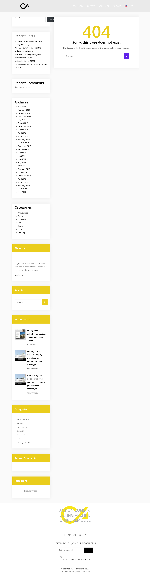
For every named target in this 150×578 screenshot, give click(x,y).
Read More (19, 275)
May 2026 (22, 106)
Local (20, 229)
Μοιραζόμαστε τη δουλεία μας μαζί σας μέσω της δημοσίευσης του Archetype (35, 358)
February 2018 (24, 139)
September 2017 (24, 149)
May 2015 (22, 192)
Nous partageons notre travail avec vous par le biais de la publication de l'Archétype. (36, 382)
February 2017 (24, 169)
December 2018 (24, 126)
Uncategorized (24, 232)
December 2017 (24, 146)
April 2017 (22, 166)
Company (22, 219)
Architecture (23, 213)
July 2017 (21, 156)
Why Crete (104, 6)
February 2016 (24, 185)
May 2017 (22, 162)
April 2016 (22, 179)
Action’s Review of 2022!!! (25, 61)
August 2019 (23, 123)
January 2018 (23, 143)
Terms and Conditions (81, 559)
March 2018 (23, 136)
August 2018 (23, 129)
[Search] (131, 6)
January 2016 (23, 189)
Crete (20, 222)
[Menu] (134, 6)
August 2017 (23, 152)
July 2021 (21, 120)
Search (17, 18)
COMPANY (91, 6)
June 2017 (22, 159)
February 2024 (24, 110)
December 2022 (24, 116)
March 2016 (23, 182)
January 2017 (23, 172)
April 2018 (22, 133)
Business (21, 216)
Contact (117, 6)
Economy (21, 226)
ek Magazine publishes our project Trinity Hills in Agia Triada (36, 335)
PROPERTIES (78, 6)
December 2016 (24, 175)
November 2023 (24, 113)
